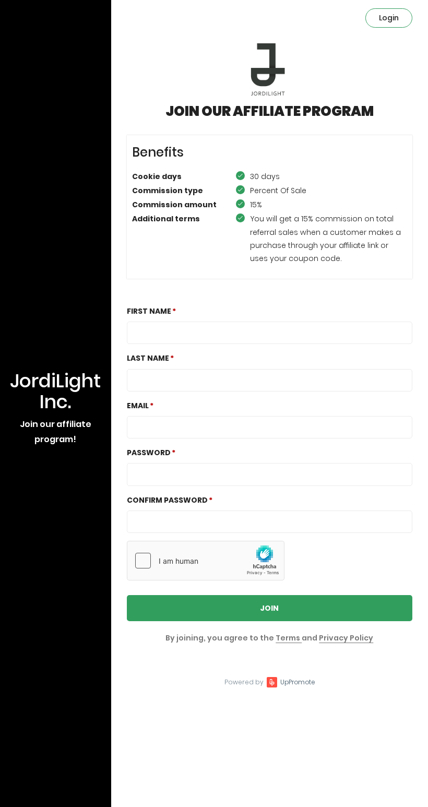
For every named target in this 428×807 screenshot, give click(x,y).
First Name (149, 311)
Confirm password (167, 500)
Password (149, 452)
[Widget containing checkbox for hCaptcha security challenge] (205, 560)
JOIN (269, 608)
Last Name (148, 358)
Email (138, 405)
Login (389, 18)
